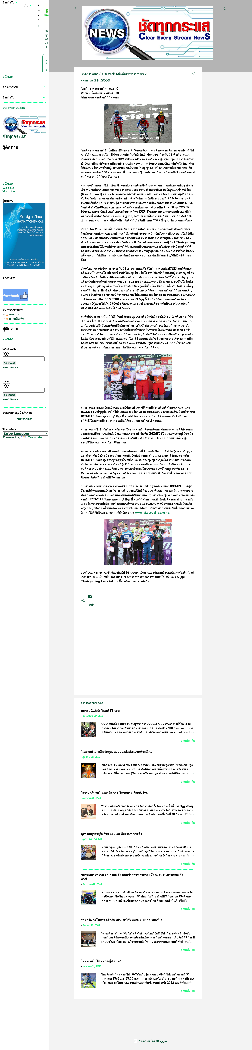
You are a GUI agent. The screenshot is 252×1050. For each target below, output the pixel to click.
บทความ (14, 314)
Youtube (9, 191)
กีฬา (91, 604)
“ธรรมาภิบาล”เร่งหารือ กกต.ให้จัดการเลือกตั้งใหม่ (114, 793)
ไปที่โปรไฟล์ (46, 70)
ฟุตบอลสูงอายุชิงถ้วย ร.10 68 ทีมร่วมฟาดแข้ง (111, 834)
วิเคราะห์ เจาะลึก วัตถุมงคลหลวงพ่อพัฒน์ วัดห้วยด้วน (116, 752)
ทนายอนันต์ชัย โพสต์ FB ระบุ (100, 710)
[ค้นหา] (225, 9)
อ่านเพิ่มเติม (188, 740)
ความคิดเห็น (16, 318)
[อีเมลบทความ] (90, 598)
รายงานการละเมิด (14, 107)
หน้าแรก (8, 76)
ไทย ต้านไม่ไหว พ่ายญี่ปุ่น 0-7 (101, 961)
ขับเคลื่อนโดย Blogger (152, 1041)
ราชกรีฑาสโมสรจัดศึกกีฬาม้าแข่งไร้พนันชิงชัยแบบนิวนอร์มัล (122, 920)
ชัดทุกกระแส (46, 39)
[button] (193, 74)
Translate (35, 437)
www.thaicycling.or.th (152, 512)
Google (8, 187)
